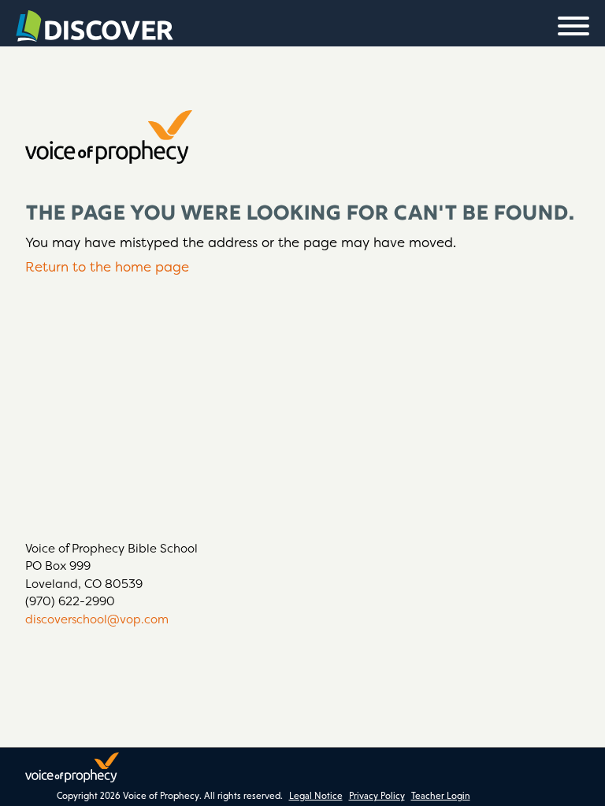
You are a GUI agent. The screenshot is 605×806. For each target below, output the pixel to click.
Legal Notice (316, 795)
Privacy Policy (377, 795)
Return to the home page (107, 266)
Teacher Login (440, 795)
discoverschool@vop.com (97, 619)
